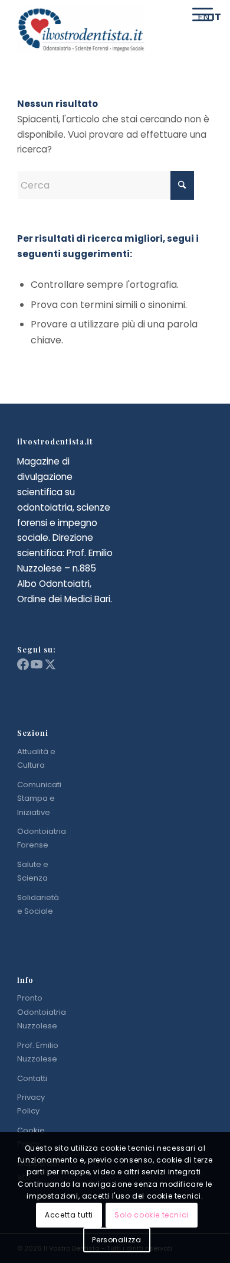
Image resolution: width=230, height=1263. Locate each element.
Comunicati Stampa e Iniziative (39, 798)
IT (216, 17)
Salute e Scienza (32, 871)
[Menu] (196, 15)
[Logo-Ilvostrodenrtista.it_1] (95, 29)
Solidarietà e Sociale (38, 904)
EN (203, 17)
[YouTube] (37, 668)
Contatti (32, 1078)
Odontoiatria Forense (41, 838)
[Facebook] (24, 668)
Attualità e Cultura (36, 758)
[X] (50, 668)
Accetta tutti (69, 1215)
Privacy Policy (31, 1104)
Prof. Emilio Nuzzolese (37, 1052)
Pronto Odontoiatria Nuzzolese (41, 1011)
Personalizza (116, 1240)
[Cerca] (171, 15)
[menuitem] (171, 15)
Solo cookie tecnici (151, 1215)
